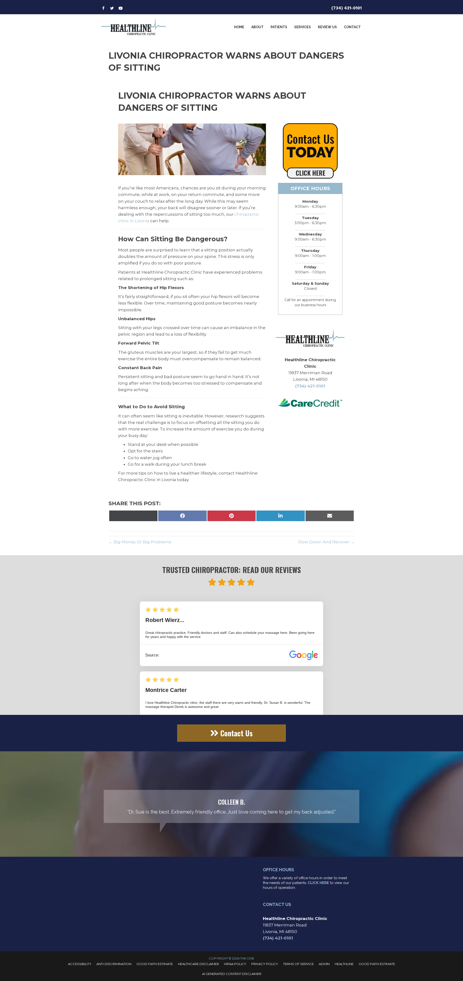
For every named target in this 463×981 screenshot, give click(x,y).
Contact (352, 27)
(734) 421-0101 (346, 8)
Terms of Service (298, 964)
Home (239, 27)
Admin (324, 964)
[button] (231, 733)
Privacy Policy (264, 964)
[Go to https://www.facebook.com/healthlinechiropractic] (103, 8)
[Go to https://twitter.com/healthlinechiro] (112, 8)
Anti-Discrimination (113, 964)
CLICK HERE (318, 883)
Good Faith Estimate (154, 964)
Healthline (344, 964)
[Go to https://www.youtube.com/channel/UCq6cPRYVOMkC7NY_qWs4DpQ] (121, 8)
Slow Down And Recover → (326, 541)
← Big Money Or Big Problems (140, 541)
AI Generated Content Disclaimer (231, 974)
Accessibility (79, 964)
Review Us (327, 27)
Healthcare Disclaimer (198, 964)
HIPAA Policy (235, 964)
